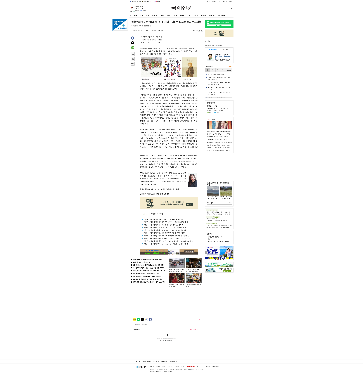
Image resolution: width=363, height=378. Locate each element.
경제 (147, 15)
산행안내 (209, 110)
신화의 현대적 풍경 (211, 219)
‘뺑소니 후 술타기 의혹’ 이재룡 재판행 (217, 139)
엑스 (140, 1)
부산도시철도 (218, 45)
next (232, 252)
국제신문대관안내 (173, 361)
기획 (189, 15)
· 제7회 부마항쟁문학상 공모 (214, 237)
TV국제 (203, 15)
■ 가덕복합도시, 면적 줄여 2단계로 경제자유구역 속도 (147, 259)
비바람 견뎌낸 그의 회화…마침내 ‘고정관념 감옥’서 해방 (221, 212)
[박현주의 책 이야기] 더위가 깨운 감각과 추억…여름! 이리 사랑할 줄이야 (166, 222)
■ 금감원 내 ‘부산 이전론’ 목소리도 (141, 262)
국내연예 (211, 120)
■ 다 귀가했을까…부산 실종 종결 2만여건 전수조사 (146, 276)
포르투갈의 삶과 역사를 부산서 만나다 (216, 221)
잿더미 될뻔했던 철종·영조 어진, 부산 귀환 (217, 227)
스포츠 (182, 15)
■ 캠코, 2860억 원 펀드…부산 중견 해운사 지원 (145, 273)
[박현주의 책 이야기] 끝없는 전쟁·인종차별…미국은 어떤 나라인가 (165, 233)
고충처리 (208, 367)
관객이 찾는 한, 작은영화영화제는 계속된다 (218, 214)
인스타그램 (159, 1)
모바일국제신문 (215, 367)
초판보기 (225, 1)
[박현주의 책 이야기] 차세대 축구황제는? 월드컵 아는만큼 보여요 (164, 225)
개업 (214, 108)
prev (206, 252)
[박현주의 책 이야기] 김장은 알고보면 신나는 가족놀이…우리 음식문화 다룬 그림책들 (170, 241)
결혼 (217, 108)
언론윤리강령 (200, 367)
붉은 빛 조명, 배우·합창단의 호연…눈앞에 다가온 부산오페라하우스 (224, 225)
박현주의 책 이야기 (157, 214)
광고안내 (164, 367)
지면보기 (219, 1)
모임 (211, 108)
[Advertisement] (219, 167)
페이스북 (134, 1)
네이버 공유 (132, 48)
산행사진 (221, 110)
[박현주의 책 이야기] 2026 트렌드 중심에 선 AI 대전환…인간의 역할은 (166, 244)
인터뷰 (196, 15)
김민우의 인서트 (212, 217)
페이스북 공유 (132, 38)
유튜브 (152, 1)
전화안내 (158, 367)
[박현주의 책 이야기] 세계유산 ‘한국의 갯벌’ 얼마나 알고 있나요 (163, 219)
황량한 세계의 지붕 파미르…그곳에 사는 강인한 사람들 (212, 199)
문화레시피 (211, 223)
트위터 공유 (132, 43)
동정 (224, 108)
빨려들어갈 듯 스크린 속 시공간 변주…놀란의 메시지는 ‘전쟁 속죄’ (225, 142)
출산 (220, 108)
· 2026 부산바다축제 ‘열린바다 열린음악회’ (218, 241)
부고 (227, 108)
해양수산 (155, 15)
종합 (208, 70)
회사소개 (152, 367)
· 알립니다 (209, 239)
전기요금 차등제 (209, 45)
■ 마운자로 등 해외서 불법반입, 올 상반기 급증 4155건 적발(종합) (150, 282)
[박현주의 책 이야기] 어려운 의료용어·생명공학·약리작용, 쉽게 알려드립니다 (168, 235)
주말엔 (175, 15)
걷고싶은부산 (156, 361)
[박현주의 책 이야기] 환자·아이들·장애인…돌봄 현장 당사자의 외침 (165, 230)
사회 (135, 15)
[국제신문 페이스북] (148, 194)
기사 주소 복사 (132, 59)
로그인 (208, 1)
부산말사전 (221, 15)
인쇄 (132, 54)
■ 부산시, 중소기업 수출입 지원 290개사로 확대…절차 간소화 (149, 271)
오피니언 (211, 15)
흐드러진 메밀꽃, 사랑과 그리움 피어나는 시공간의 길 (226, 199)
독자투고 (177, 367)
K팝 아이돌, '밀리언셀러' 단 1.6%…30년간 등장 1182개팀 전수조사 (225, 145)
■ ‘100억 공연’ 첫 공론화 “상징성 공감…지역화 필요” (147, 279)
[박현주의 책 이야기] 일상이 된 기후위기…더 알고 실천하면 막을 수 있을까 (167, 238)
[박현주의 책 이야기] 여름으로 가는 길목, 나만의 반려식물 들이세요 (165, 227)
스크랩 (132, 64)
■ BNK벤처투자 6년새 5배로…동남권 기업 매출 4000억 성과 (149, 268)
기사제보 (183, 367)
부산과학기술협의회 (146, 361)
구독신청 (231, 1)
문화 (168, 15)
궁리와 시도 (211, 210)
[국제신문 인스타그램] (162, 194)
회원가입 (214, 1)
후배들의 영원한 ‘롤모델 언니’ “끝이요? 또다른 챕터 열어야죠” (224, 137)
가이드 (210, 112)
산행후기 (215, 110)
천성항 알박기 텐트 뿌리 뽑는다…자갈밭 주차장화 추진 (176, 271)
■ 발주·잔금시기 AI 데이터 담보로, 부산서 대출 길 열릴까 (147, 265)
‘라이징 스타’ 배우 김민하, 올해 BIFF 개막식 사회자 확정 (222, 148)
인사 (208, 108)
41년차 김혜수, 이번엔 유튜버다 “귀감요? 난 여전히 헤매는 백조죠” (225, 131)
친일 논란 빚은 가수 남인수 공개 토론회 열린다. (219, 150)
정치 (141, 15)
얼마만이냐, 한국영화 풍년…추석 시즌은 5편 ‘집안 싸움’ (193, 271)
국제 (162, 15)
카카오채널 (146, 1)
